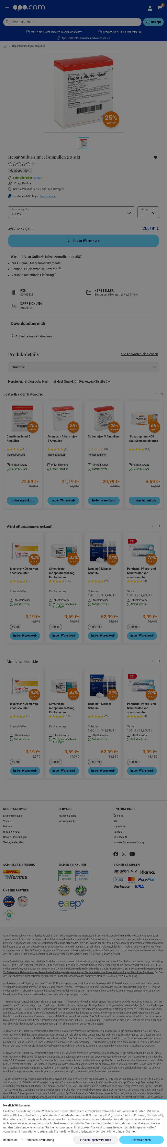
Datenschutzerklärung (40, 1139)
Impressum (10, 1139)
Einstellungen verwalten (95, 1139)
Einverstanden (141, 1139)
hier (52, 1127)
